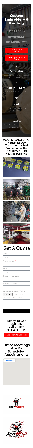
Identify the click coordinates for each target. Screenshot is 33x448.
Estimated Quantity (10, 283)
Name (5, 253)
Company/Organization (11, 276)
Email (5, 268)
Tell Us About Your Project (12, 297)
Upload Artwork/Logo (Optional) (14, 291)
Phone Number (9, 261)
